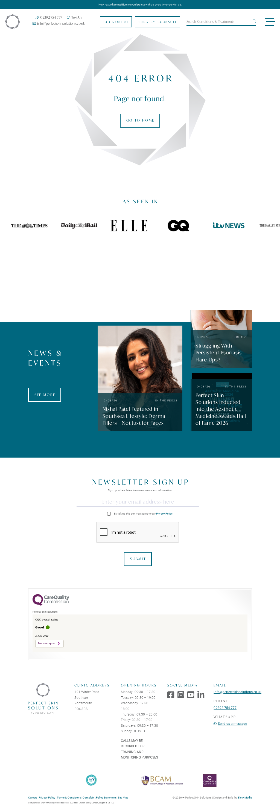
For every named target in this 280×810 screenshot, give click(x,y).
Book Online (116, 22)
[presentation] (137, 532)
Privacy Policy (164, 513)
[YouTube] (190, 695)
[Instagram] (180, 695)
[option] (76, 225)
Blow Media (245, 797)
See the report (46, 643)
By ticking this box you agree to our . (143, 513)
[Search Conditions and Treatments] (253, 21)
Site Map (123, 797)
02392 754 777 (225, 707)
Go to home (140, 120)
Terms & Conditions (69, 797)
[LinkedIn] (200, 695)
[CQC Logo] (51, 604)
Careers (32, 797)
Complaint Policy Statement (99, 797)
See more (45, 395)
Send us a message (232, 723)
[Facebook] (170, 695)
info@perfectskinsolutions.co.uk (237, 692)
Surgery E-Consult (158, 22)
